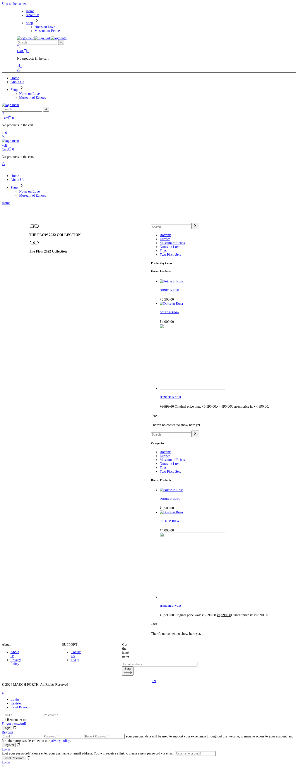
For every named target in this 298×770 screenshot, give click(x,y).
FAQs (75, 660)
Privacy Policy (15, 662)
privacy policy (60, 740)
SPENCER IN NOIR (170, 397)
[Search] (195, 226)
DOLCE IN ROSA (169, 312)
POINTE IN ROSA (170, 290)
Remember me (17, 720)
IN (154, 681)
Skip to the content (14, 3)
